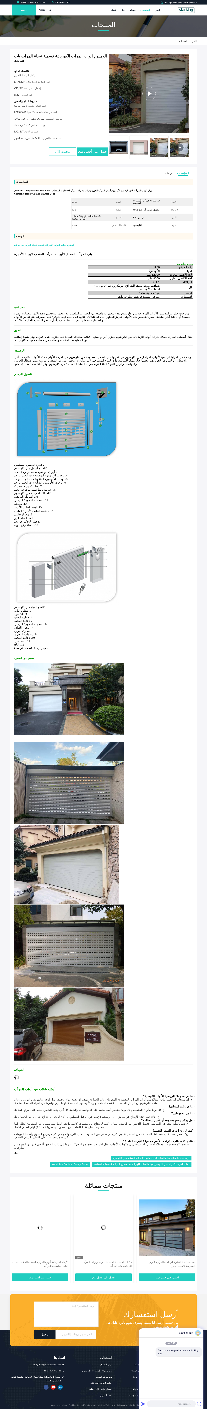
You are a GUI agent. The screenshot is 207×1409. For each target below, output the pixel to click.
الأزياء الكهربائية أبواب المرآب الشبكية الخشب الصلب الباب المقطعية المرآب (103, 1264)
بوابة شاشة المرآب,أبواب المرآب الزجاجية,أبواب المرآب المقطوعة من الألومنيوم (151, 1158)
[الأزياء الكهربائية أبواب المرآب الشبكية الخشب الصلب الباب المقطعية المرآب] (103, 1227)
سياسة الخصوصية (137, 1395)
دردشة (24, 10)
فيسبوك (46, 1387)
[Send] (143, 1403)
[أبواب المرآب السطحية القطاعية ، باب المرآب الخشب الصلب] (40, 1227)
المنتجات (145, 10)
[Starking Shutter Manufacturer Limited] (186, 10)
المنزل (157, 10)
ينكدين (60, 1387)
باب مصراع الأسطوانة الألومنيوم (97, 1370)
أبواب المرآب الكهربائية (101, 1383)
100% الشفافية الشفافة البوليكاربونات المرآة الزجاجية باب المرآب (171, 1264)
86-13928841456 (62, 2)
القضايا (114, 10)
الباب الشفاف (105, 1364)
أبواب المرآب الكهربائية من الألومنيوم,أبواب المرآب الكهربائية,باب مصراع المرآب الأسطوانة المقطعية (141, 1164)
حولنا (133, 10)
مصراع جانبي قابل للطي (100, 1389)
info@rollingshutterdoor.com (32, 2)
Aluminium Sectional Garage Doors (70, 1164)
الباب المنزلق (106, 1395)
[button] (188, 148)
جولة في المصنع (138, 1370)
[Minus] (143, 1333)
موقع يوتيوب (53, 1387)
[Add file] (199, 1403)
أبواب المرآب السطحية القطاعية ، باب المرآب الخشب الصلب (44, 1264)
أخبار (123, 10)
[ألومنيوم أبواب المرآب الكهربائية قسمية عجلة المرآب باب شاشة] (149, 93)
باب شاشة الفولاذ (104, 1376)
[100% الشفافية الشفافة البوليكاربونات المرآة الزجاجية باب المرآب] (167, 1227)
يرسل (45, 1334)
